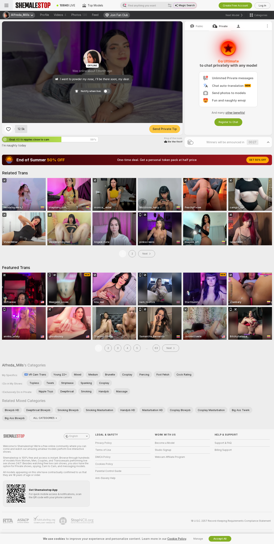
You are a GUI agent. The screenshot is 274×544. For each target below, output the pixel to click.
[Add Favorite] (8, 129)
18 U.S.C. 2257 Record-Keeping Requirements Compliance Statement (231, 520)
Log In (262, 5)
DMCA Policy (103, 457)
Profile (44, 15)
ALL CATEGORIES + (45, 417)
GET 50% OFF (257, 159)
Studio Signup (163, 450)
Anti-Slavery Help (105, 478)
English (73, 436)
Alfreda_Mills (13, 365)
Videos (60, 15)
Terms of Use (103, 450)
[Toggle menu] (6, 5)
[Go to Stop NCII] (82, 520)
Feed (95, 15)
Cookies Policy (104, 464)
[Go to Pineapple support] (63, 521)
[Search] (170, 5)
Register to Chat (228, 122)
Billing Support (223, 450)
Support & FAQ (223, 443)
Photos (79, 15)
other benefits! (235, 112)
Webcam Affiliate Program (170, 457)
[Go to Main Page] (33, 5)
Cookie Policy (176, 538)
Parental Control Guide (108, 471)
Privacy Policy (103, 443)
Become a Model (165, 443)
